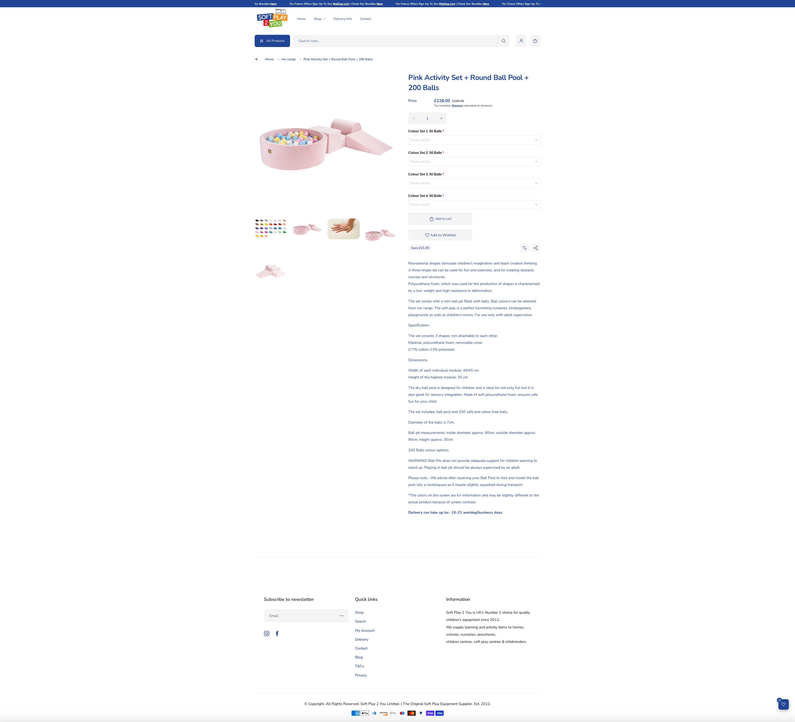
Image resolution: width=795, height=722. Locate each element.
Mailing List (320, 4)
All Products (275, 41)
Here (358, 4)
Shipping (457, 105)
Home (301, 19)
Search (360, 621)
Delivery (362, 639)
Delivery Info (343, 19)
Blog (359, 657)
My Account (365, 630)
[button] (524, 247)
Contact (365, 19)
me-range (289, 59)
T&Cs (359, 666)
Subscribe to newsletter (289, 599)
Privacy (361, 675)
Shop (318, 19)
